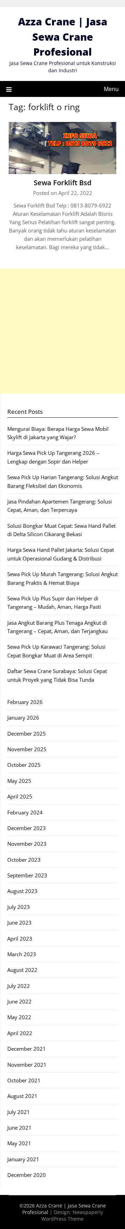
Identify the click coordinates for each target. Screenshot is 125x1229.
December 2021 (26, 1048)
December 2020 (26, 1174)
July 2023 (18, 906)
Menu (111, 89)
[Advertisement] (62, 331)
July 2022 (18, 985)
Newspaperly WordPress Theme (72, 1215)
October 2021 (24, 1080)
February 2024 (25, 812)
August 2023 (22, 890)
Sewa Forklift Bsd (62, 182)
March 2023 (21, 954)
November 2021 (27, 1064)
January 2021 (23, 1159)
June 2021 (19, 1127)
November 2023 (27, 843)
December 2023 (26, 828)
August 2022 (22, 969)
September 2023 (27, 875)
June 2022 (19, 1001)
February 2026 (25, 701)
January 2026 (23, 717)
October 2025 (24, 764)
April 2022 (19, 1033)
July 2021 (18, 1111)
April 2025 (19, 796)
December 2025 (26, 733)
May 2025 (19, 780)
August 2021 (22, 1095)
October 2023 (24, 859)
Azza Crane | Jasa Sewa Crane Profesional (62, 36)
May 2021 (19, 1143)
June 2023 (19, 922)
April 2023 (19, 938)
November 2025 (27, 749)
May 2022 (19, 1017)
